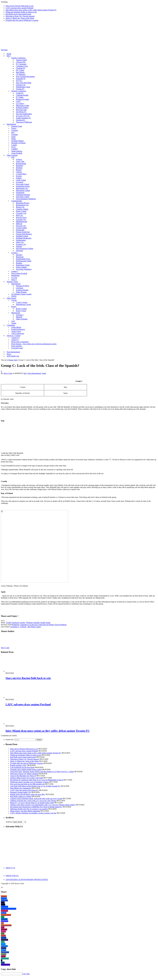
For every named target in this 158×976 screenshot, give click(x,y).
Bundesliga (15, 275)
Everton (19, 176)
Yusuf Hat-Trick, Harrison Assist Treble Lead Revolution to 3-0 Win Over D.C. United (42, 772)
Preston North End (23, 232)
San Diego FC (21, 112)
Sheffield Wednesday (23, 238)
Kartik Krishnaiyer (18, 329)
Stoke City (20, 242)
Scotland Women (22, 290)
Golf (13, 321)
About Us (15, 340)
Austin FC (20, 93)
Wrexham (19, 251)
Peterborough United (23, 261)
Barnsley (19, 255)
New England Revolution (25, 76)
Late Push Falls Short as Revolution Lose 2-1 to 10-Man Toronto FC (35, 786)
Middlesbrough (21, 222)
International (11, 124)
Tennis (13, 323)
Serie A (14, 280)
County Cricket (21, 302)
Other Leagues (12, 155)
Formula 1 (19, 315)
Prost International (13, 352)
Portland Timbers (22, 108)
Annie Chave (16, 331)
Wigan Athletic (21, 267)
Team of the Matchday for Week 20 (23, 776)
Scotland (14, 135)
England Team (16, 126)
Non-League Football (19, 273)
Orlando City (21, 85)
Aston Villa (20, 161)
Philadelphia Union (23, 87)
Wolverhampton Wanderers (26, 199)
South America (16, 151)
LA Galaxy (20, 103)
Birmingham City (22, 205)
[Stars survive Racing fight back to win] (18, 671)
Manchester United (23, 190)
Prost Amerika (16, 346)
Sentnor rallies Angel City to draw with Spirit (26, 778)
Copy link (26, 974)
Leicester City (21, 219)
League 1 (14, 253)
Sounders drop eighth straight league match (26, 769)
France (13, 128)
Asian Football (16, 153)
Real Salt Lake (21, 110)
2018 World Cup (13, 356)
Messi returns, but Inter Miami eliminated (25, 811)
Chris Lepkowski (17, 333)
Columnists (11, 325)
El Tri (13, 147)
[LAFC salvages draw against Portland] (18, 697)
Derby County (21, 211)
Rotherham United (22, 265)
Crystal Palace (21, 174)
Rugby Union (21, 311)
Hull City (19, 215)
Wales (13, 139)
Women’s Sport (12, 282)
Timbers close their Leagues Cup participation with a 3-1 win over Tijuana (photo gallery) (43, 805)
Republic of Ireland (18, 143)
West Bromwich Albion (24, 248)
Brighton (19, 168)
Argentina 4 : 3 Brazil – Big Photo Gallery (25, 627)
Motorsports (15, 313)
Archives (9, 822)
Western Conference (18, 91)
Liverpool (19, 182)
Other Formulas (21, 319)
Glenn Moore (16, 327)
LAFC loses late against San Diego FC (24, 790)
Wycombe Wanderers (24, 269)
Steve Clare (8, 373)
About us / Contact (13, 336)
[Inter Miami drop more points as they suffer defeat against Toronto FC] (18, 724)
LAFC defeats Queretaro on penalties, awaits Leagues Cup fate (33, 813)
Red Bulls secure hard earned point (18, 14)
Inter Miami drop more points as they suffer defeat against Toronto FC (31, 10)
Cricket (14, 300)
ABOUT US (10, 868)
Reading (19, 263)
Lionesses (19, 288)
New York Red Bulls (23, 83)
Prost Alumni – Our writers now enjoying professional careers (33, 344)
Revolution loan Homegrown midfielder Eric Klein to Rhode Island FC (36, 807)
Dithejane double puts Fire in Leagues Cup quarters (29, 809)
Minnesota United (22, 105)
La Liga (14, 278)
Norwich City (21, 226)
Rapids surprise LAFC (18, 765)
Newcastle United (22, 184)
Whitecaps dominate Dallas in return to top (21, 12)
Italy (13, 132)
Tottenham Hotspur (23, 195)
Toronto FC (20, 89)
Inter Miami (20, 72)
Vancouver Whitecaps (24, 122)
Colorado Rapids (22, 95)
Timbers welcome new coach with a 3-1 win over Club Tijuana (33, 801)
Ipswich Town (21, 217)
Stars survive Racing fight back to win (19, 6)
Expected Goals (17, 348)
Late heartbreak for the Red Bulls (22, 767)
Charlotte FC (20, 68)
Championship (16, 201)
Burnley (19, 170)
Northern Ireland (17, 141)
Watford (19, 246)
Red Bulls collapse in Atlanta (20, 796)
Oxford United (21, 228)
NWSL (14, 296)
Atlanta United (21, 60)
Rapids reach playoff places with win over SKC (27, 794)
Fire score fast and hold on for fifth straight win (27, 784)
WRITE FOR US (12, 876)
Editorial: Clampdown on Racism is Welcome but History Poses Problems (40, 625)
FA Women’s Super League (21, 294)
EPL (13, 157)
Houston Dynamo (22, 99)
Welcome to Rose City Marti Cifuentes (24, 774)
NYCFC (19, 81)
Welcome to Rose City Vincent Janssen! (20, 16)
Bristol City (20, 207)
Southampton (21, 240)
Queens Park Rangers (24, 234)
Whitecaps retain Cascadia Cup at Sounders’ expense (29, 782)
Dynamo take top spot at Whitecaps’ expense (22, 20)
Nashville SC (21, 79)
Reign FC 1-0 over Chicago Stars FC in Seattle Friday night (32, 803)
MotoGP (19, 317)
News (9, 354)
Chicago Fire (20, 62)
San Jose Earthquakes (24, 114)
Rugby (13, 307)
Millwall (19, 224)
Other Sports (11, 298)
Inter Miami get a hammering (20, 788)
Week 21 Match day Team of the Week (20, 18)
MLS (9, 56)
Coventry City (21, 213)
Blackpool (19, 257)
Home (9, 54)
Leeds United (21, 180)
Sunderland (20, 193)
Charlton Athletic (22, 209)
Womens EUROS (22, 286)
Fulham (19, 178)
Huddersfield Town (23, 259)
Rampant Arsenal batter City (20, 792)
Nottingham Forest (23, 186)
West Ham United (22, 197)
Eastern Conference (18, 58)
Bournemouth (21, 164)
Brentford (19, 166)
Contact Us (15, 338)
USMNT (14, 149)
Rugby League (21, 309)
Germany (14, 130)
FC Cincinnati (21, 64)
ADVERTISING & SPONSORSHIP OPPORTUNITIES (27, 880)
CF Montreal (20, 74)
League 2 (14, 271)
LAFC (18, 101)
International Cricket (23, 304)
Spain (13, 137)
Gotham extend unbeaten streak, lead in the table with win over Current (36, 798)
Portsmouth (20, 230)
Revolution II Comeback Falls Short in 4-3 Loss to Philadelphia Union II (36, 780)
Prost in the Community (20, 342)
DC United (20, 70)
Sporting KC (20, 120)
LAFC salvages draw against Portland (19, 8)
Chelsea (19, 172)
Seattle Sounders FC (23, 118)
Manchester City (22, 188)
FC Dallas (19, 97)
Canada (14, 145)
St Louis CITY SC (23, 116)
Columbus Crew (22, 66)
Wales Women (21, 292)
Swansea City (21, 244)
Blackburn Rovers (22, 203)
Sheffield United (22, 236)
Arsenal (19, 159)
